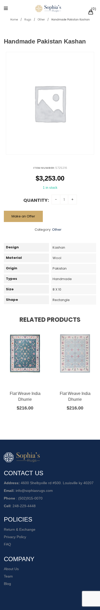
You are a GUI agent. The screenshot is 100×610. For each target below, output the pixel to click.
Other (41, 19)
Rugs (27, 19)
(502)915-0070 (30, 498)
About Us (11, 569)
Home (14, 19)
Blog (7, 584)
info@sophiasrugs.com (34, 491)
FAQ (7, 544)
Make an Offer (23, 216)
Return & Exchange (19, 529)
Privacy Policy (15, 537)
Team (8, 576)
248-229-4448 (24, 506)
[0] (91, 13)
